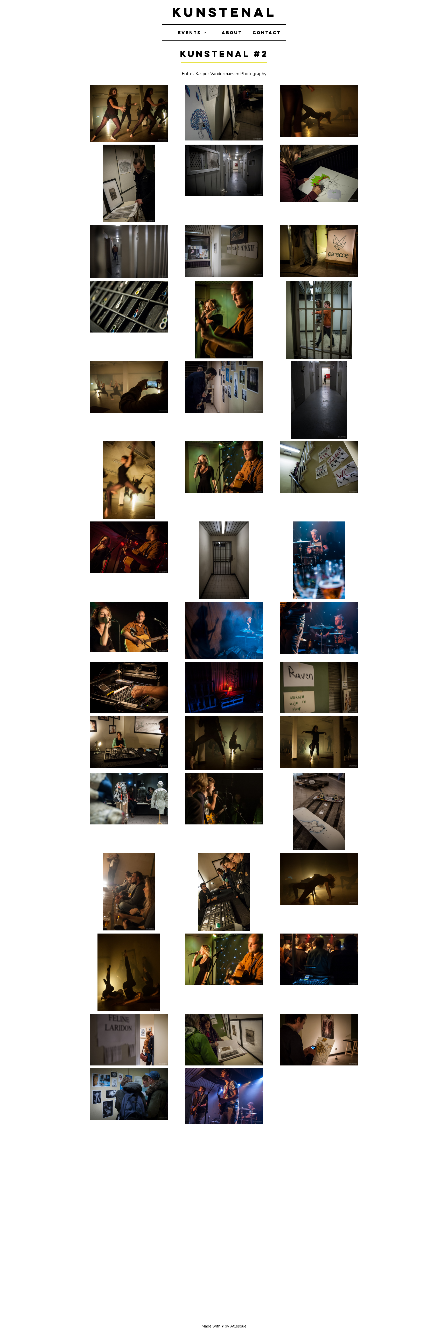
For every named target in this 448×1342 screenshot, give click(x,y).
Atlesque (238, 1326)
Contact (267, 33)
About (232, 33)
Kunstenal (224, 12)
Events (189, 33)
